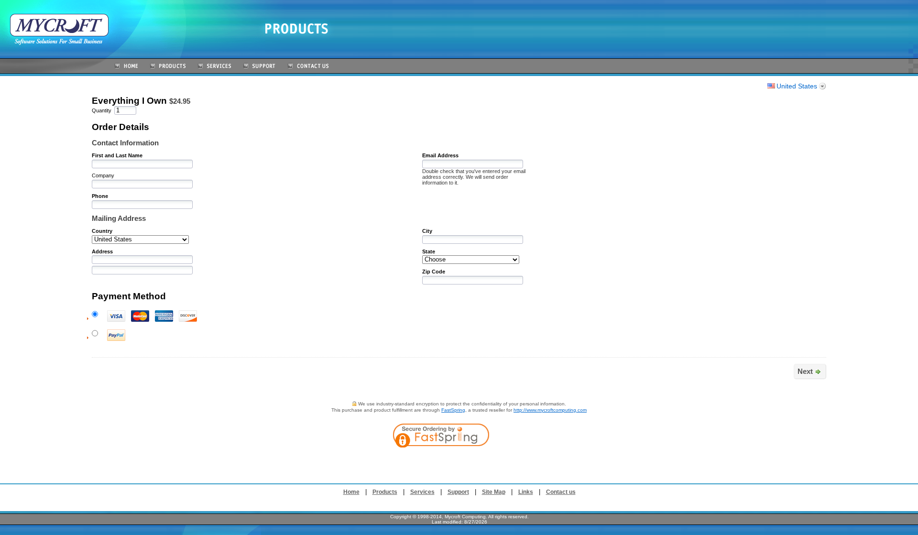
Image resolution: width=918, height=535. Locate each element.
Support (458, 492)
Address (102, 251)
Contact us (561, 492)
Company (103, 175)
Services (422, 492)
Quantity (101, 110)
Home (351, 492)
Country (102, 231)
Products (384, 492)
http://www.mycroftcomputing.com (550, 410)
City (427, 231)
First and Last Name (117, 155)
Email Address (440, 155)
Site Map (493, 492)
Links (525, 492)
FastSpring (453, 410)
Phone (100, 196)
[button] (501, 463)
